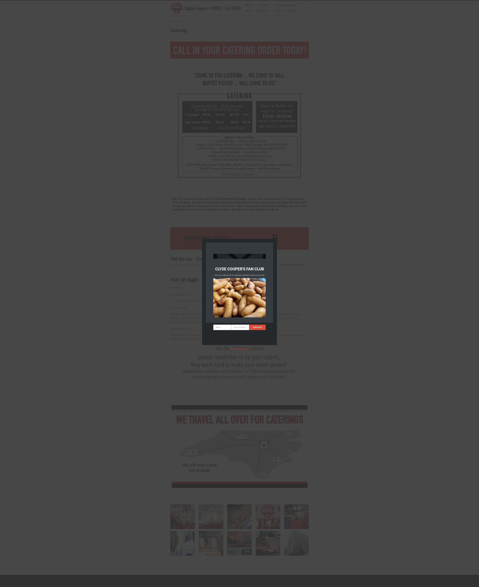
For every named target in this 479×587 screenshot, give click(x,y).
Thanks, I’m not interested (239, 349)
